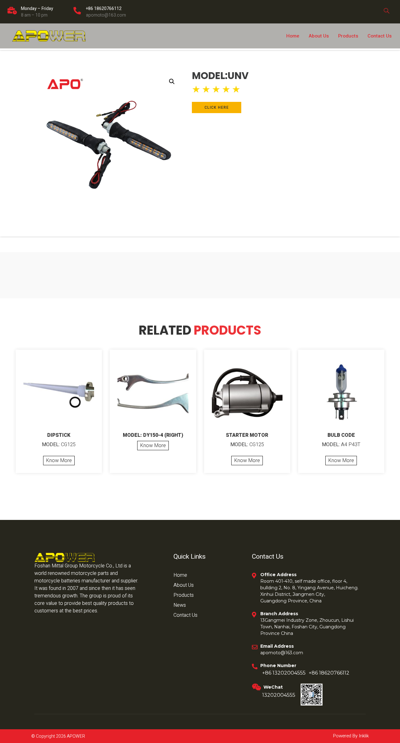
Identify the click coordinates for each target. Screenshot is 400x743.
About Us (319, 35)
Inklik (363, 735)
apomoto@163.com (106, 15)
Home (292, 35)
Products (348, 35)
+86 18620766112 (104, 8)
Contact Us (380, 35)
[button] (172, 81)
